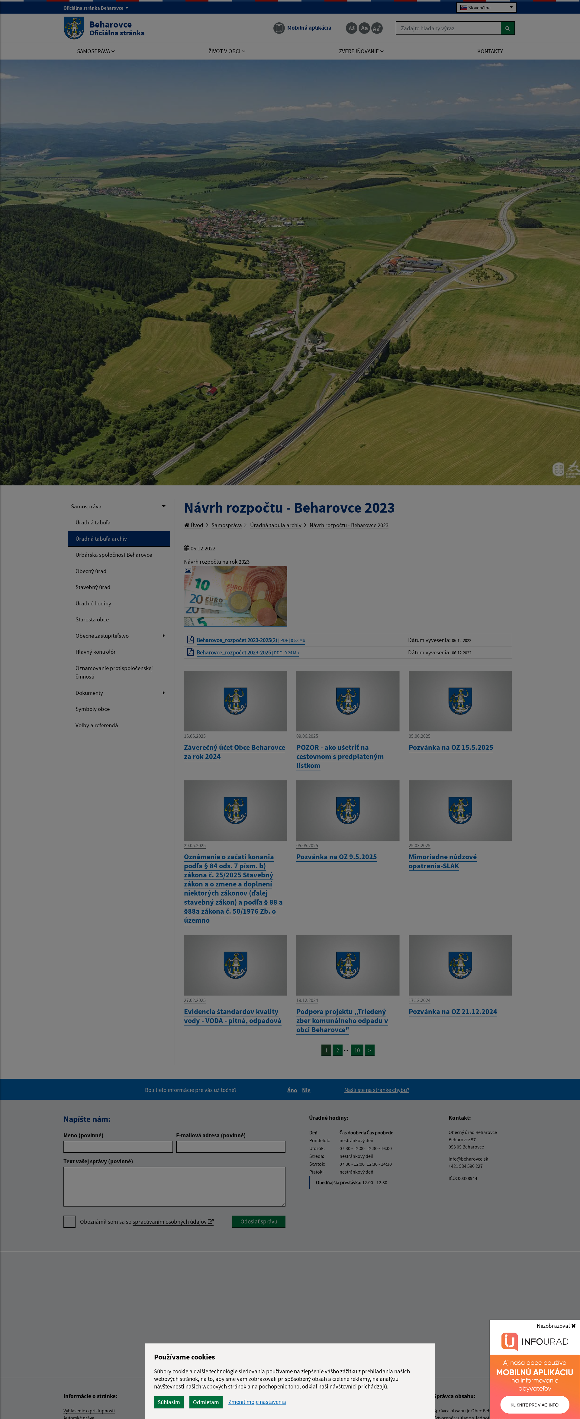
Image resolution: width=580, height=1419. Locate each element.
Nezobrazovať (554, 1325)
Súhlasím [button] (169, 1402)
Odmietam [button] (206, 1402)
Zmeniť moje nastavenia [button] (257, 1402)
